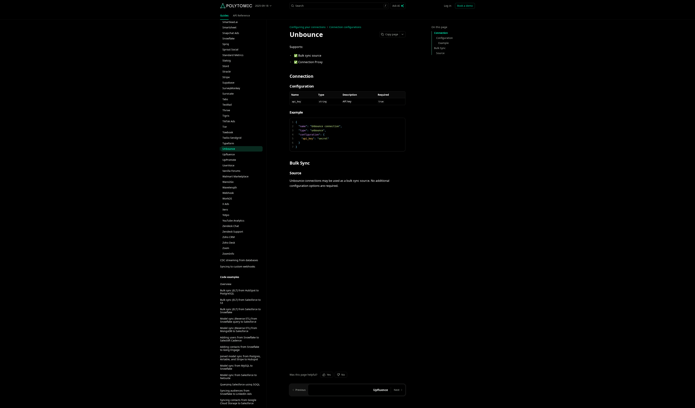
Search (340, 5)
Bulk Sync (440, 48)
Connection (441, 33)
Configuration (444, 38)
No (343, 374)
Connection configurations (345, 27)
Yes (329, 374)
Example (443, 43)
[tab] (224, 16)
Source (440, 53)
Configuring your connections (308, 27)
